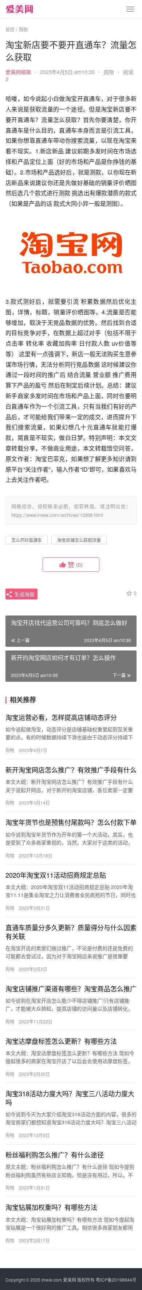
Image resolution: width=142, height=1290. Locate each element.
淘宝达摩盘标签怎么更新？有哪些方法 (61, 1041)
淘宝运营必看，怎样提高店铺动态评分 (61, 717)
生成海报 (24, 594)
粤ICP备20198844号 (116, 1280)
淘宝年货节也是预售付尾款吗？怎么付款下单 (71, 822)
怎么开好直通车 (26, 540)
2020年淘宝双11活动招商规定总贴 (55, 874)
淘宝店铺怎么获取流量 (79, 540)
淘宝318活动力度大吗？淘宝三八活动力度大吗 (69, 1097)
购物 (109, 71)
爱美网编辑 (18, 71)
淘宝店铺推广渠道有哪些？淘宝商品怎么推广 (71, 988)
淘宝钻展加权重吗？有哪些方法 (51, 1207)
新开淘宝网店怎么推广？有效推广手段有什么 (71, 769)
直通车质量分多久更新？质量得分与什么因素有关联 (71, 931)
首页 (9, 29)
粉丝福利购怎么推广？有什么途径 (54, 1154)
